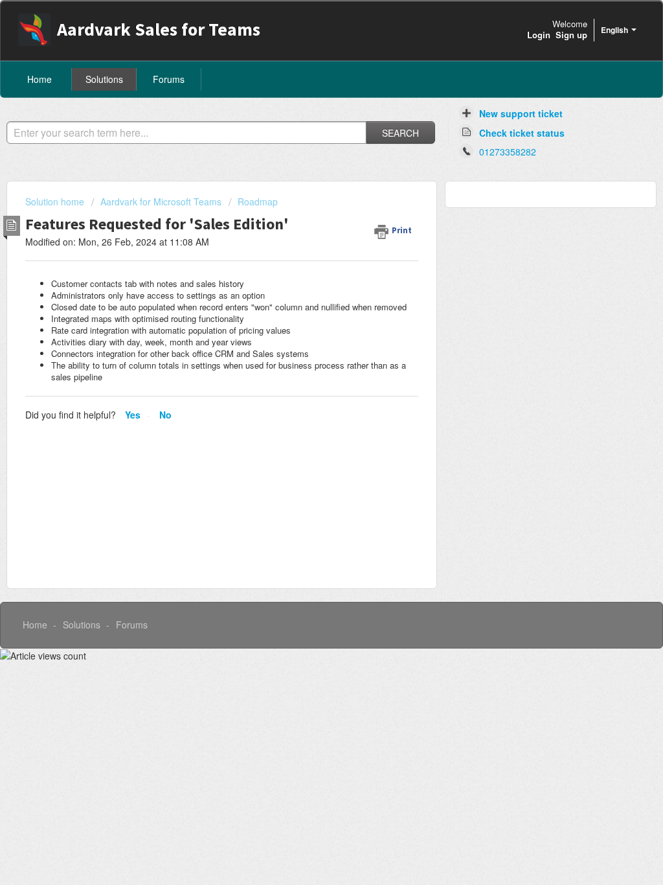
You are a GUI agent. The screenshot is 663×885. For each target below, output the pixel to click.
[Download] (307, 275)
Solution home (56, 201)
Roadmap (258, 201)
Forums (169, 79)
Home (39, 79)
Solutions (104, 79)
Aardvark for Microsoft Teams (160, 201)
